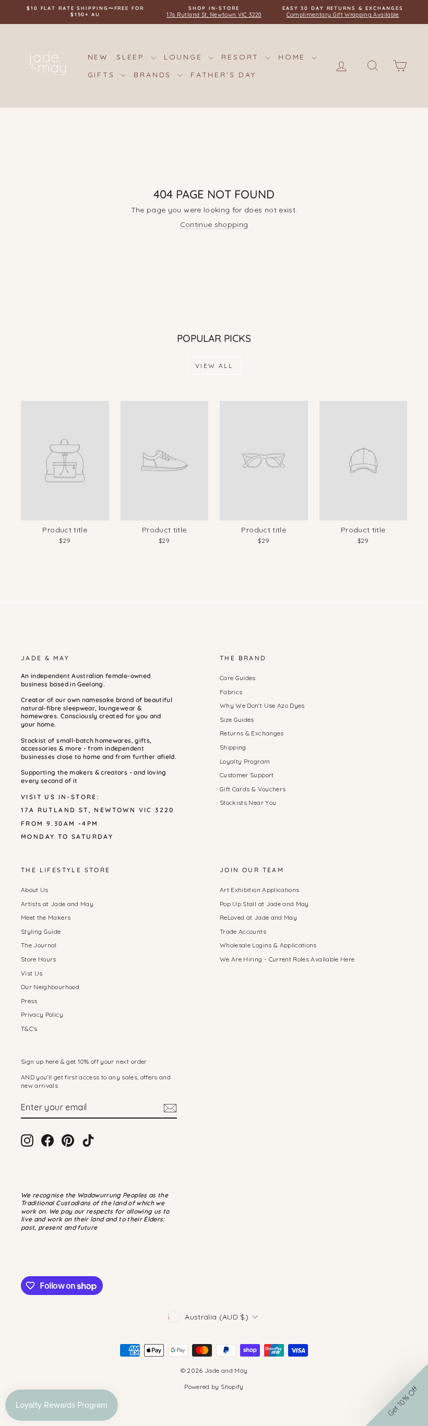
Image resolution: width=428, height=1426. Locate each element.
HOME (293, 57)
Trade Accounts (243, 931)
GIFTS (103, 74)
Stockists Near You (248, 802)
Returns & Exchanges (252, 733)
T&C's (29, 1028)
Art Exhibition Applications (259, 890)
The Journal (39, 945)
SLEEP (132, 57)
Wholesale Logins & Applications (268, 945)
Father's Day (223, 74)
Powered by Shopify (213, 1387)
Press (29, 1001)
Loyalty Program (245, 761)
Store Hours (38, 959)
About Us (35, 890)
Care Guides (238, 678)
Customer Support (247, 775)
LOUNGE (185, 57)
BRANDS (154, 74)
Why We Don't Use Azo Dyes (262, 705)
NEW (98, 57)
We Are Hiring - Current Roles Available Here (287, 959)
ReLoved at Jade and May (258, 917)
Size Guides (237, 719)
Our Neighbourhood (50, 987)
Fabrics (231, 692)
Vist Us (31, 973)
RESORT (242, 57)
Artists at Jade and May (57, 904)
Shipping (233, 747)
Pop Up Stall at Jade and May (264, 904)
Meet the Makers (45, 917)
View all (214, 366)
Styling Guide (41, 931)
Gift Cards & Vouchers (253, 789)
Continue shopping (214, 224)
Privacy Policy (42, 1014)
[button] (396, 1394)
